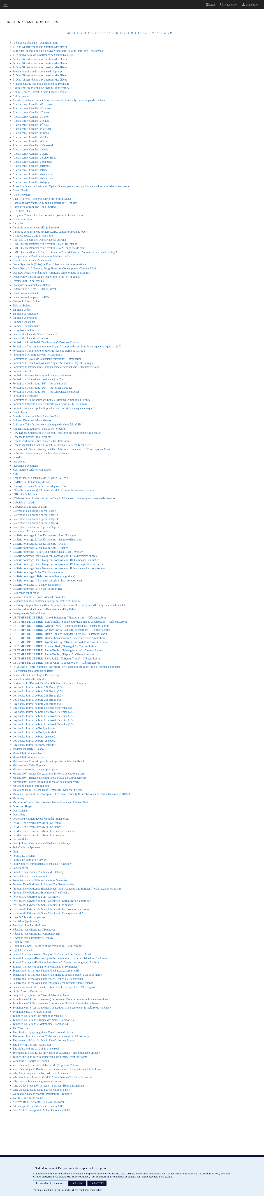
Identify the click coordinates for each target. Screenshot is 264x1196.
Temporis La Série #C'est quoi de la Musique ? (39, 1015)
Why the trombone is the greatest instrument (37, 1081)
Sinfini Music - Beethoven (27, 991)
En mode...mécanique (25, 317)
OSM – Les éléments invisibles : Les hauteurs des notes (44, 831)
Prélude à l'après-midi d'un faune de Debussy (38, 872)
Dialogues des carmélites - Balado (32, 285)
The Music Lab (21, 1028)
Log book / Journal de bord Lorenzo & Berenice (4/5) (43, 720)
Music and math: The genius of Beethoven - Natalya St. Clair (47, 789)
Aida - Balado (21, 96)
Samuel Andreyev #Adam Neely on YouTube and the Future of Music (52, 954)
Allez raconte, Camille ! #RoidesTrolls (34, 157)
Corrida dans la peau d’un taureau (32, 260)
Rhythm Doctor (21, 941)
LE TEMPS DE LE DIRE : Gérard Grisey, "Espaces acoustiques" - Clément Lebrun (61, 625)
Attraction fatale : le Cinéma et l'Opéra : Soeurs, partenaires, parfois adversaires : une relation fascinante (71, 186)
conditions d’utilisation (90, 1190)
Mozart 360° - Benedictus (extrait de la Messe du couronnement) (49, 777)
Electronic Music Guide (26, 301)
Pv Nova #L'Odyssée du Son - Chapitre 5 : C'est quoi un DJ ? (48, 913)
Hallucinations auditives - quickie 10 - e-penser (39, 428)
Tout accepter (97, 1183)
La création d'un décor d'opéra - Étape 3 (35, 519)
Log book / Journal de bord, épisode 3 (34, 740)
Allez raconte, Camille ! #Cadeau (31, 112)
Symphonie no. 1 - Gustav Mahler (32, 1011)
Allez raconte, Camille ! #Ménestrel (33, 145)
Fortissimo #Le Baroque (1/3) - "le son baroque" (40, 383)
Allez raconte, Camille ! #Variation (32, 174)
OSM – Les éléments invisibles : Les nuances (38, 835)
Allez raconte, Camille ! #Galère (31, 137)
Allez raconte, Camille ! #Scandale (32, 161)
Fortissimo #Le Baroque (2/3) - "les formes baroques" (43, 387)
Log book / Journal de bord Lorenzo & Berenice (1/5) (43, 707)
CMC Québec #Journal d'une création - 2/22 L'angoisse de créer (49, 247)
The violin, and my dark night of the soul (36, 1048)
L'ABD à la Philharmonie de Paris (32, 482)
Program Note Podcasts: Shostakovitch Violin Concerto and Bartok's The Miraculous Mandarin (67, 888)
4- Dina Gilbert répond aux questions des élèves (40, 67)
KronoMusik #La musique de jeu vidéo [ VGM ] (40, 477)
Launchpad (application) (26, 592)
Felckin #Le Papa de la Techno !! (31, 338)
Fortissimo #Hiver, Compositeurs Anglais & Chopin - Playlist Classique (53, 363)
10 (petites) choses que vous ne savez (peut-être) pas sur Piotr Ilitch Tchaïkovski (58, 50)
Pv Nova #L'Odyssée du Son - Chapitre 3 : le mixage (43, 904)
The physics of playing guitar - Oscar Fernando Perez (43, 1032)
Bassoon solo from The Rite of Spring (34, 206)
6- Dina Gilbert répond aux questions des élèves (40, 79)
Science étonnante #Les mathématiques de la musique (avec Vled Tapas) (54, 987)
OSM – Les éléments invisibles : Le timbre (37, 826)
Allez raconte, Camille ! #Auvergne (33, 104)
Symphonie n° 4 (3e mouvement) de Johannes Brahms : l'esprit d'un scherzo (56, 1003)
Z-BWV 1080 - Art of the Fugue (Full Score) (38, 1101)
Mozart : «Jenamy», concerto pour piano (35, 769)
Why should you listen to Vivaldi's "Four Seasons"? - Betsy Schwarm (52, 1077)
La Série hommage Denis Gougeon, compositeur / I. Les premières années (55, 555)
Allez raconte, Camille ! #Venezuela (33, 178)
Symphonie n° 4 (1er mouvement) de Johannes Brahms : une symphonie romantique (60, 999)
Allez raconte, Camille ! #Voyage (31, 182)
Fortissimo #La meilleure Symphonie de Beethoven (42, 375)
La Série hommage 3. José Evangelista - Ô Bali (39, 543)
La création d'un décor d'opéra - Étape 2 (35, 514)
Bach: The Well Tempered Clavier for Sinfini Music (42, 198)
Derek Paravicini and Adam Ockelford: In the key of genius (46, 276)
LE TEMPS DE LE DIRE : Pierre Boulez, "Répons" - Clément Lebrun (53, 654)
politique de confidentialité (57, 1190)
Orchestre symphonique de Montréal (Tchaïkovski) (41, 818)
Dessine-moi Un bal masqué (29, 280)
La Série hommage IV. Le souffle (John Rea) (38, 588)
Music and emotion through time (31, 785)
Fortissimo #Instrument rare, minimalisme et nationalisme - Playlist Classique (56, 366)
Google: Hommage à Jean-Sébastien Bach (36, 416)
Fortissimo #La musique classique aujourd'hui (38, 379)
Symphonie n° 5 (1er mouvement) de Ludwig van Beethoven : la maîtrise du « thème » (62, 1007)
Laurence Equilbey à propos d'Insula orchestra (39, 597)
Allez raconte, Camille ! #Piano (30, 153)
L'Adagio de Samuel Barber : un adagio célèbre (39, 486)
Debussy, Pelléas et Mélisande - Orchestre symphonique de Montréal (51, 272)
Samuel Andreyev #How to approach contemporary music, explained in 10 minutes (60, 958)
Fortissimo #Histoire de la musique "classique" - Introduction (47, 358)
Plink (15, 851)
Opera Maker (20, 810)
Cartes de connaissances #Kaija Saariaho (36, 227)
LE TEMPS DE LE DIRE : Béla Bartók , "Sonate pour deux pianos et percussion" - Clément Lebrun (70, 621)
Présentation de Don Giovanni (30, 876)
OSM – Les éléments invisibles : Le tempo (37, 822)
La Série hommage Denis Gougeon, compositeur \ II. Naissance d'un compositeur (59, 568)
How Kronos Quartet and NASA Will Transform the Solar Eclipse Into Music (57, 432)
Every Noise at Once (24, 330)
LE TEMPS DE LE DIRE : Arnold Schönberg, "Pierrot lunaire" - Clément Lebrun (59, 617)
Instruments (19, 461)
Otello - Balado (21, 839)
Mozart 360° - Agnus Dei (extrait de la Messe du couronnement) (49, 773)
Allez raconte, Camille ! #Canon (31, 116)
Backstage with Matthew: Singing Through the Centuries (45, 202)
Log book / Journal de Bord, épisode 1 (34, 732)
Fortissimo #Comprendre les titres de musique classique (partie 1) (49, 350)
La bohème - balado (24, 502)
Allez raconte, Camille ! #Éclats (30, 124)
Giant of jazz (20, 412)
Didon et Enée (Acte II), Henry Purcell (35, 288)
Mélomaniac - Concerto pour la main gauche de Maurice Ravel (48, 761)
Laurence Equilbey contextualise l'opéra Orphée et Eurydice (47, 600)
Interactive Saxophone (25, 465)
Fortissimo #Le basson (25, 395)
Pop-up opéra (20, 867)
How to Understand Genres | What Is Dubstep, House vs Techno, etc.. (52, 444)
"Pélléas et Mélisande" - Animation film (35, 42)
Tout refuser (77, 1183)
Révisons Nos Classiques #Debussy (33, 937)
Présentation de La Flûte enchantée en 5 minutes (40, 880)
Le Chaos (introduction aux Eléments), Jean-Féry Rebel (44, 609)
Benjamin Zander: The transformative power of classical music (48, 215)
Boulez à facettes (22, 219)
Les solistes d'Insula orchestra (29, 679)
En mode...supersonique (26, 325)
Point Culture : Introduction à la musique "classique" (42, 863)
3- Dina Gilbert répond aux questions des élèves (40, 63)
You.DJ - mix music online (28, 1097)
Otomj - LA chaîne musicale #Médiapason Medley (41, 843)
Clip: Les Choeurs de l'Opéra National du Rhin (39, 239)
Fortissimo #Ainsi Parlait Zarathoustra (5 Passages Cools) (45, 342)
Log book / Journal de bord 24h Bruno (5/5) (37, 703)
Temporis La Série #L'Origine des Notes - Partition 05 (43, 1019)
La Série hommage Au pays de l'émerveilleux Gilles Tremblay (48, 551)
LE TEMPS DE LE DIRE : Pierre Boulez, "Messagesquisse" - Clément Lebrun (58, 650)
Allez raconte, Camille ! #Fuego (31, 132)
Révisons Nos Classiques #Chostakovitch (36, 933)
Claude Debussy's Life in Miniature (33, 235)
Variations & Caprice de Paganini (31, 1060)
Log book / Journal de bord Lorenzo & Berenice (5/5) (43, 724)
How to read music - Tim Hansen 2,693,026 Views (41, 441)
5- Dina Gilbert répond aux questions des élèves (40, 75)
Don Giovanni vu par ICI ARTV (31, 297)
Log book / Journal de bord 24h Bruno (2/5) (37, 691)
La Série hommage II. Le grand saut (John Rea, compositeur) (47, 580)
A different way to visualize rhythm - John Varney (41, 87)
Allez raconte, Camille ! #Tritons (31, 165)
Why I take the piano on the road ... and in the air (40, 1073)
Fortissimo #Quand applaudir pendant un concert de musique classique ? (53, 408)
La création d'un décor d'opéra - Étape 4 (35, 522)
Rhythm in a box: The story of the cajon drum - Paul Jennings (47, 945)
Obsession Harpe (22, 806)
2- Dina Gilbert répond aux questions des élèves (40, 59)
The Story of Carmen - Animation (32, 1044)
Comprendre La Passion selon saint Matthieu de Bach (43, 256)
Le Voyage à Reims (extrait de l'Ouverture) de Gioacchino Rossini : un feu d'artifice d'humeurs (66, 666)
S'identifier (251, 4)
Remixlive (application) (26, 921)
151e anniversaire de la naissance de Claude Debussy (43, 54)
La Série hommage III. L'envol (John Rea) (37, 584)
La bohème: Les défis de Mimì (30, 506)
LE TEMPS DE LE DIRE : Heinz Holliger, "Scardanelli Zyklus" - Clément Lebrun (60, 633)
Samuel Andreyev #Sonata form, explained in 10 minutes (45, 966)
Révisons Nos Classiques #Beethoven (34, 929)
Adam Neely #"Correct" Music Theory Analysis (40, 91)
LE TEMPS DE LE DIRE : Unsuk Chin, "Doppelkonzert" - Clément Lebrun (56, 662)
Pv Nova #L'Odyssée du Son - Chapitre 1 (36, 896)
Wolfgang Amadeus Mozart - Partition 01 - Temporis (42, 1093)
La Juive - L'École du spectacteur (31, 531)
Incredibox (19, 457)
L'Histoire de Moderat (25, 494)
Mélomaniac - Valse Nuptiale (29, 765)
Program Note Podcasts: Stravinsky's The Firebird (41, 892)
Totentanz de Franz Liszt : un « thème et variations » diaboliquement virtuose (56, 1052)
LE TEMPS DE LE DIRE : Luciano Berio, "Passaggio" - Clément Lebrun (55, 646)
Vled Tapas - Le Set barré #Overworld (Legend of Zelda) (45, 1065)
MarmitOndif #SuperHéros (28, 757)
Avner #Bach (20, 190)
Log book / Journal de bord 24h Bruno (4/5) (37, 699)
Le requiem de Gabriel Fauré (29, 613)
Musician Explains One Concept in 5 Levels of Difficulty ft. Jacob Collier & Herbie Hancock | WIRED (71, 794)
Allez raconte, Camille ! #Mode (30, 149)
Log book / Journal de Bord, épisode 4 (34, 744)
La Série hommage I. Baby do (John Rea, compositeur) (44, 576)
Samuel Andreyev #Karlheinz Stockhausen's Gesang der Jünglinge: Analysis (56, 962)
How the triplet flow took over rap (32, 436)
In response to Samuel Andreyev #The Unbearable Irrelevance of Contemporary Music (62, 449)
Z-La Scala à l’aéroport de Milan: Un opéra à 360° (41, 1110)
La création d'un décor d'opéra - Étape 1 (35, 510)
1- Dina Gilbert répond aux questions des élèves (40, 46)
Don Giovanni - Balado (26, 293)
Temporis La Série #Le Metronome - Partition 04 (40, 1023)
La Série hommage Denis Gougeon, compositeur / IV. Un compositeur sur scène (58, 564)
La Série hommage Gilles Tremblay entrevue (38, 572)
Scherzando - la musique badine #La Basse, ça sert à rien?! (46, 970)
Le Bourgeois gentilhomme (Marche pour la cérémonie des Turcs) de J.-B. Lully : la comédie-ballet (69, 605)
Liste (212, 4)
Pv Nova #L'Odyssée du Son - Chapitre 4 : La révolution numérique (51, 909)
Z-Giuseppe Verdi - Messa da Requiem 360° (38, 1106)
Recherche (230, 4)
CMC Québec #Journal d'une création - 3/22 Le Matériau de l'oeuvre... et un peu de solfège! (65, 252)
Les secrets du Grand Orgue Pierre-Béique (37, 675)
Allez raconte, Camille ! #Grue (30, 141)
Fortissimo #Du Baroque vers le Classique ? (37, 354)
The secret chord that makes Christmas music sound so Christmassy (51, 1036)
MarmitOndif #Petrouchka (27, 753)
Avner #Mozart (21, 194)
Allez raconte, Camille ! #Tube (30, 169)
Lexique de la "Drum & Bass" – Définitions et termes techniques (49, 683)
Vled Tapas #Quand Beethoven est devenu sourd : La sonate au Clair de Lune (57, 1069)
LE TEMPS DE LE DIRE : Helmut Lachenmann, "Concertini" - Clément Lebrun (59, 638)
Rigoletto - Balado (23, 950)
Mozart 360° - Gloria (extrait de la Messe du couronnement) (46, 781)
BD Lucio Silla (21, 210)
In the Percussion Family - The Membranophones (41, 453)
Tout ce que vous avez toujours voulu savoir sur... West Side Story (50, 1056)
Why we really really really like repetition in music (41, 1089)
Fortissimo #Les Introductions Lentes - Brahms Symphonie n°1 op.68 (52, 399)
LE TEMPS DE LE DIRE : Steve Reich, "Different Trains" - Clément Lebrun (57, 658)
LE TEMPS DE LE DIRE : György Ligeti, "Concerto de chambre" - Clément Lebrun (61, 629)
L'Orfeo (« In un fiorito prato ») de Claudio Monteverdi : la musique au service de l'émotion (64, 498)
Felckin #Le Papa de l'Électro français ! (35, 334)
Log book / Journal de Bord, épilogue (34, 728)
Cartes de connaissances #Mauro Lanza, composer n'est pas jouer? (50, 231)
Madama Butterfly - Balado (28, 748)
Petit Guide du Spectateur (27, 847)
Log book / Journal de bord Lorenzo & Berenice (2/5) (43, 711)
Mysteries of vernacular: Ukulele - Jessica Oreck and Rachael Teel (50, 802)
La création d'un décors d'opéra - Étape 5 (36, 527)
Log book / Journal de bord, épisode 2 (34, 736)
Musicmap (18, 798)
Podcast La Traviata (24, 855)
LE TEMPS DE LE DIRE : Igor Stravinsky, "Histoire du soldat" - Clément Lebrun (60, 642)
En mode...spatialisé (24, 321)
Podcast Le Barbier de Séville (29, 859)
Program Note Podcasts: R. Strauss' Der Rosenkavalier (44, 884)
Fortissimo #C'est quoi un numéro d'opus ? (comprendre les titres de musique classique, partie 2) (67, 346)
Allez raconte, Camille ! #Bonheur (32, 108)
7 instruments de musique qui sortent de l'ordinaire (41, 83)
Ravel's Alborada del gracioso (29, 917)
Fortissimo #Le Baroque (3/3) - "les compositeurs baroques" (47, 391)
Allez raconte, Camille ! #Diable (31, 120)
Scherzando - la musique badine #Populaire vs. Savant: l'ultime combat (53, 982)
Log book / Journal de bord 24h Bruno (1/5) (37, 687)
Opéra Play (19, 814)
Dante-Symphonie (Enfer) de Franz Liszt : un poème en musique (49, 264)
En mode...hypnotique (25, 313)
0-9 (170, 32)
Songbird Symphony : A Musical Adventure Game (41, 995)
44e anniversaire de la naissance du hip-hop (37, 71)
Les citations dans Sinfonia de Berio (33, 670)
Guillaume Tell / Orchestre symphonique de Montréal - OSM (47, 424)
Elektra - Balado (22, 305)
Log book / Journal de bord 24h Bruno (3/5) (37, 695)
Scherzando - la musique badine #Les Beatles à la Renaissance (48, 978)
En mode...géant (22, 309)
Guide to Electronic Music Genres (32, 420)
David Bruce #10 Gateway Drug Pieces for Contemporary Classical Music (55, 268)
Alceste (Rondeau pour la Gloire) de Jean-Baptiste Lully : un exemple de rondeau (59, 100)
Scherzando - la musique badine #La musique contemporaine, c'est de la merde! (58, 974)
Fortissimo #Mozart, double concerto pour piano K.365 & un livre (50, 403)
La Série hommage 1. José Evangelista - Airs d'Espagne (44, 535)
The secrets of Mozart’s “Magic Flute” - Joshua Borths (43, 1040)
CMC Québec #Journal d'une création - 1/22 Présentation (45, 243)
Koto (15, 473)
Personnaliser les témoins (50, 1183)
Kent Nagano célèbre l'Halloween (32, 469)
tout (69, 32)
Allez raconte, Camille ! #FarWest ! (33, 128)
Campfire (18, 223)
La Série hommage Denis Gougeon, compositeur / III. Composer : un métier (56, 560)
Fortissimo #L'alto (23, 371)
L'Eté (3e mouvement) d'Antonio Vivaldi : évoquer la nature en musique (53, 490)
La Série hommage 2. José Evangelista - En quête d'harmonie (47, 539)
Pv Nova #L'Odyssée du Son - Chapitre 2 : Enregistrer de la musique (52, 900)
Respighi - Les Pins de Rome (29, 925)
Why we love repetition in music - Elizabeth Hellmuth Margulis (48, 1085)
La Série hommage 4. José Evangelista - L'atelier (40, 547)
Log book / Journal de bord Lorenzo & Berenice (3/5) (43, 716)
